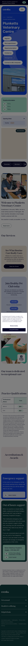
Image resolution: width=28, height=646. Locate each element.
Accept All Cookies (14, 329)
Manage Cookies (14, 325)
